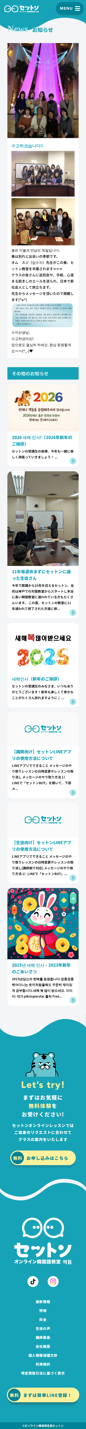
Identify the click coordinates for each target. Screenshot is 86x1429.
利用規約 (43, 1364)
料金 (43, 1319)
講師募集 (43, 1337)
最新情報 (43, 1301)
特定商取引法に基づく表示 (43, 1373)
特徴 (43, 1310)
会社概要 (43, 1346)
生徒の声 (43, 1328)
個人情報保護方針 (43, 1355)
